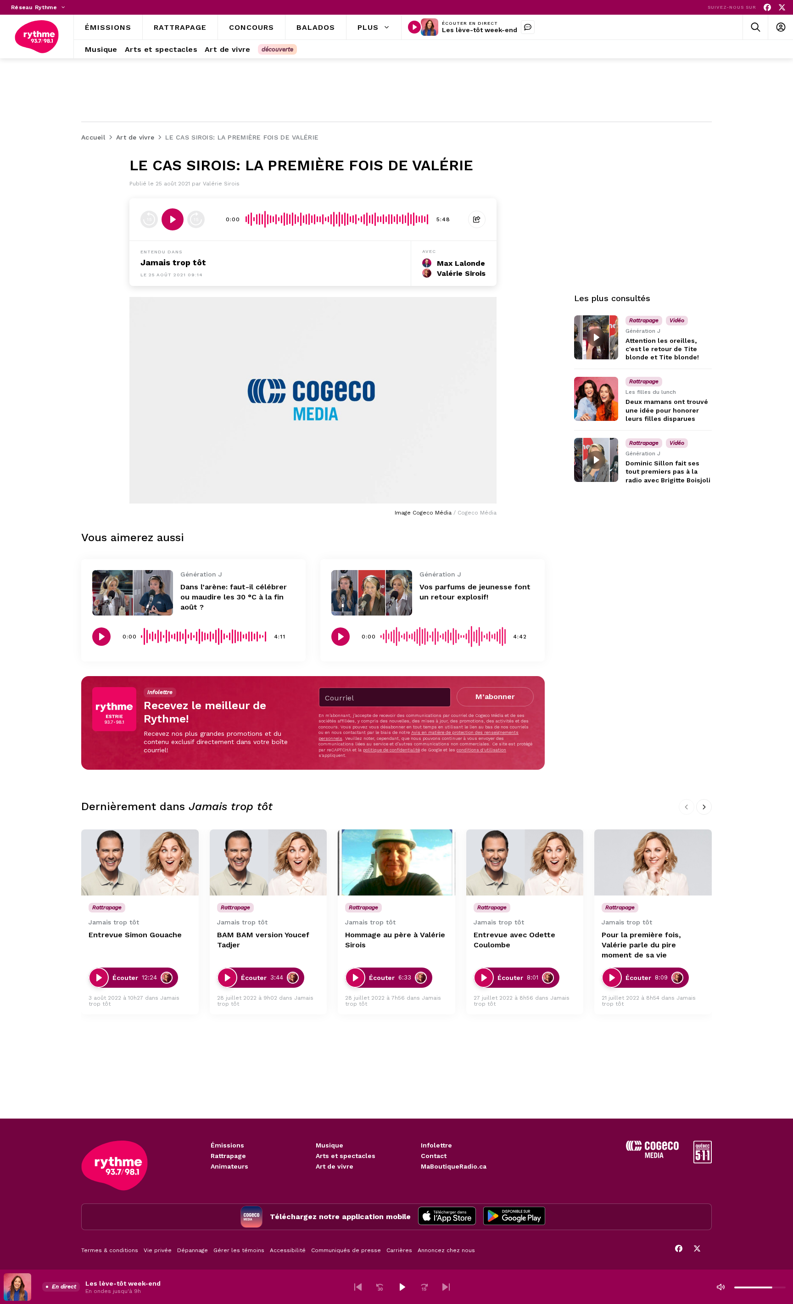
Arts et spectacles (345, 1155)
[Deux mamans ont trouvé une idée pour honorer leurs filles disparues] (596, 399)
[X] (782, 7)
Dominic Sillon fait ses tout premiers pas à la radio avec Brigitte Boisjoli (667, 471)
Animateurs (229, 1166)
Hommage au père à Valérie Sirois (395, 939)
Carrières (399, 1250)
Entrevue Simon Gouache (135, 934)
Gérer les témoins (238, 1250)
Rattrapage (228, 1155)
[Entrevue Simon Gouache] (140, 862)
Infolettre (436, 1145)
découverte (277, 49)
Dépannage (192, 1250)
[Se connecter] (780, 27)
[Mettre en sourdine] (720, 1287)
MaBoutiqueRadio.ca (453, 1166)
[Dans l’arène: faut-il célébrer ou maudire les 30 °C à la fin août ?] (132, 593)
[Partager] (477, 219)
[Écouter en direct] (414, 27)
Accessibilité (288, 1250)
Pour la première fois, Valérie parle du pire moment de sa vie (641, 944)
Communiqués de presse (346, 1250)
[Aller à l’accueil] (37, 36)
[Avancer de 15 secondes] (196, 219)
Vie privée (158, 1250)
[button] (358, 1287)
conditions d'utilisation (481, 749)
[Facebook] (767, 7)
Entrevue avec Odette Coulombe (514, 939)
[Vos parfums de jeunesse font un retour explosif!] (371, 593)
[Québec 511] (702, 1161)
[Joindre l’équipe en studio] (528, 27)
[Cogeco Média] (652, 1155)
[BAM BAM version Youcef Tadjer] (268, 862)
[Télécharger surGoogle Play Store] (514, 1217)
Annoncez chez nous (446, 1250)
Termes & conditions (109, 1250)
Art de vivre (334, 1166)
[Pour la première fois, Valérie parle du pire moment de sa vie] (653, 862)
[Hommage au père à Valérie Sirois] (396, 862)
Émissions (227, 1145)
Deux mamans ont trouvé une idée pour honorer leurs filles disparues (666, 410)
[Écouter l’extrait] (173, 219)
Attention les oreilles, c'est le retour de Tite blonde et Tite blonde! (662, 349)
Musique (329, 1145)
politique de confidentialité (391, 749)
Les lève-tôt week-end (479, 30)
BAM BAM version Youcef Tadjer (263, 939)
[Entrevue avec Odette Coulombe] (525, 862)
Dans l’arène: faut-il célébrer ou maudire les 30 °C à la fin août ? (233, 596)
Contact (434, 1155)
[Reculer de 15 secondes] (149, 219)
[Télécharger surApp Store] (447, 1217)
